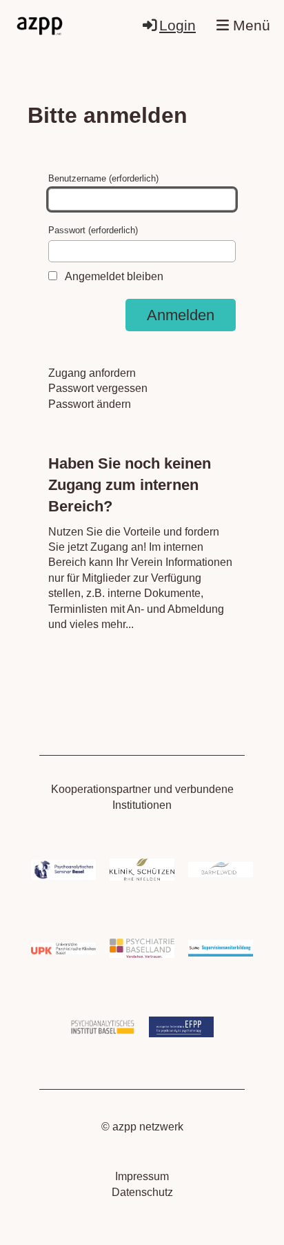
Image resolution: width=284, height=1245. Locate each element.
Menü (249, 25)
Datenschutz (142, 1192)
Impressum (142, 1176)
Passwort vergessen (98, 388)
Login (177, 25)
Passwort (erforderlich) (93, 230)
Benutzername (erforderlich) (103, 178)
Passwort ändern (89, 404)
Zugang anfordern (92, 373)
